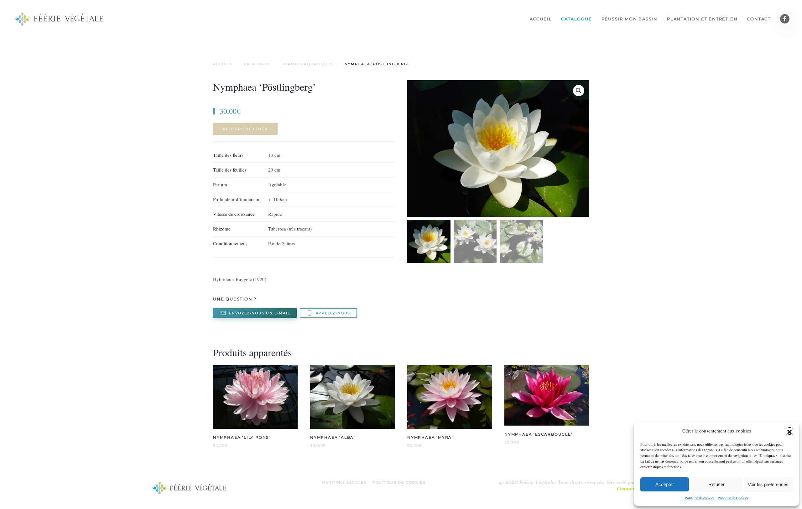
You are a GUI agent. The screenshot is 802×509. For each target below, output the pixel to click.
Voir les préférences (768, 484)
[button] (789, 431)
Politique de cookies (700, 497)
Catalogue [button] (576, 18)
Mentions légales (344, 482)
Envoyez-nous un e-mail (259, 313)
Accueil (541, 18)
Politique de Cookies (733, 497)
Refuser (716, 484)
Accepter (664, 484)
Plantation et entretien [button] (702, 18)
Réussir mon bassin (630, 18)
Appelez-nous (333, 313)
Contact (759, 18)
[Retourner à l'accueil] (60, 19)
